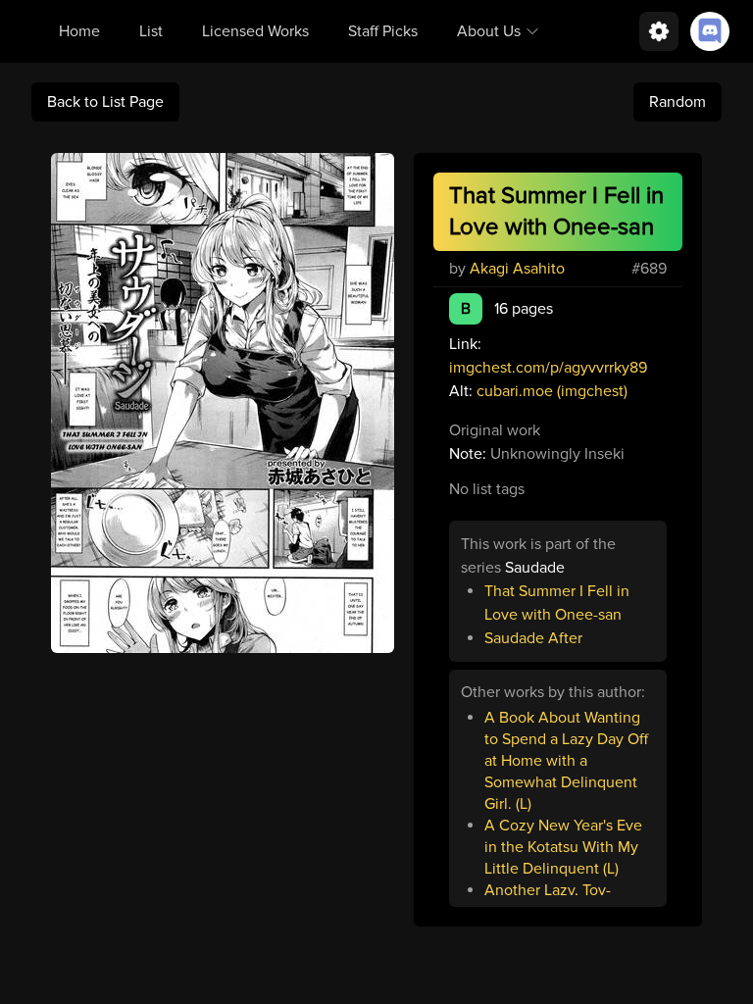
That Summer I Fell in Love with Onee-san (556, 603)
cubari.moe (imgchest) (552, 391)
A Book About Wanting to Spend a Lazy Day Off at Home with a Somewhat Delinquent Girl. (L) (566, 761)
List (151, 31)
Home (79, 31)
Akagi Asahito (517, 268)
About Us (489, 31)
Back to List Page (105, 102)
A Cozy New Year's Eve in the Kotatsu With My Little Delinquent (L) (563, 847)
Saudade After (533, 638)
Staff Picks (383, 31)
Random (677, 102)
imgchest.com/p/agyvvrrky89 (548, 367)
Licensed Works (255, 31)
